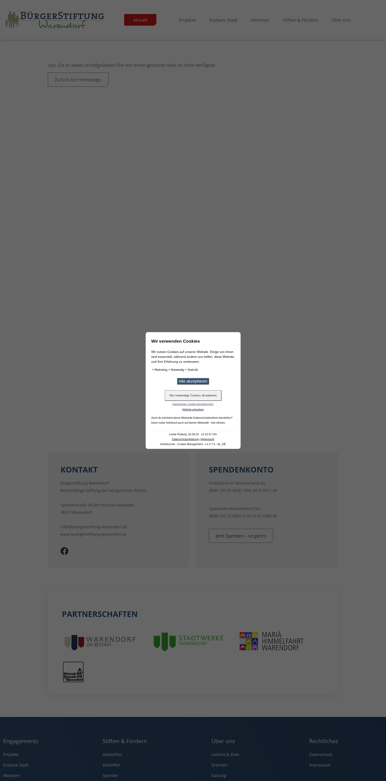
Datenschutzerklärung (185, 439)
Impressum (207, 439)
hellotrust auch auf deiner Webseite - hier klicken (195, 422)
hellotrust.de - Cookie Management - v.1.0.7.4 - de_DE (193, 444)
